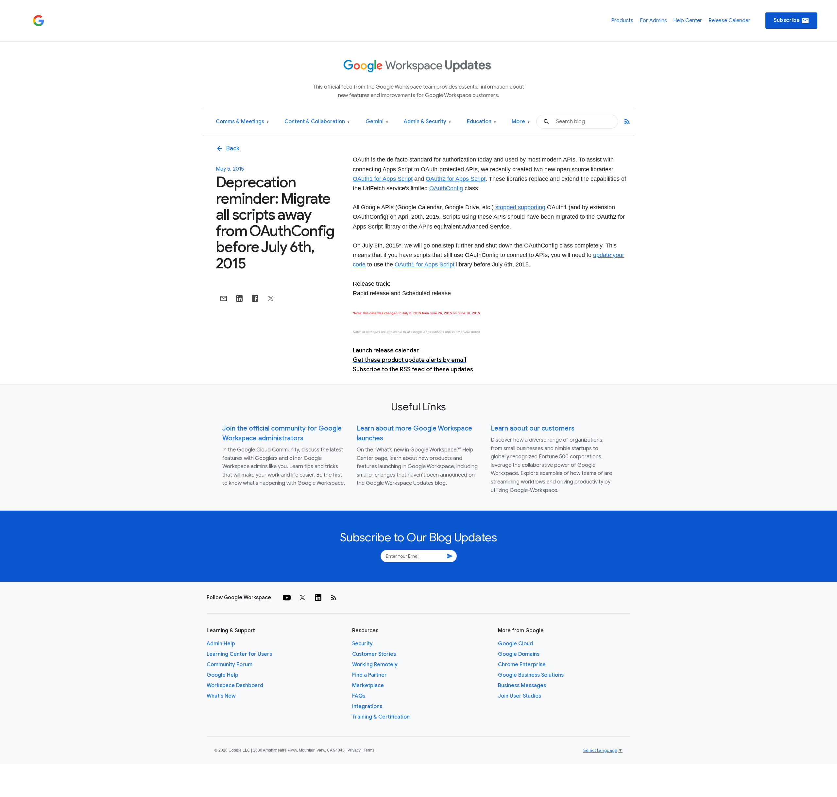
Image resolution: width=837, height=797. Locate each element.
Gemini (377, 122)
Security (362, 643)
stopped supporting (520, 207)
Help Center (687, 20)
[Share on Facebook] (255, 298)
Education (481, 122)
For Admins (653, 20)
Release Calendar (729, 20)
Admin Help (221, 643)
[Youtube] (287, 597)
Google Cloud (515, 643)
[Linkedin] (318, 597)
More (521, 122)
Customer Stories (374, 654)
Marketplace (368, 685)
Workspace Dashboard (235, 685)
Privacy (354, 750)
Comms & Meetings (242, 122)
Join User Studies (519, 696)
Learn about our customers (532, 428)
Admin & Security (427, 122)
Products (622, 20)
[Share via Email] (223, 298)
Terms (369, 750)
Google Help (222, 675)
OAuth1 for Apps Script (383, 179)
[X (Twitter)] (302, 597)
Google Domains (518, 654)
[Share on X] (271, 298)
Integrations (367, 706)
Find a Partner (369, 675)
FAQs (358, 696)
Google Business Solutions (531, 675)
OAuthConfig (446, 188)
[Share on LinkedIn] (239, 298)
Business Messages (522, 685)
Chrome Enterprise (522, 664)
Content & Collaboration (317, 122)
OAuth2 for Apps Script (456, 179)
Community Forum (229, 664)
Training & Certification (381, 717)
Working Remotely (375, 664)
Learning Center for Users (239, 654)
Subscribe (791, 21)
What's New (221, 696)
